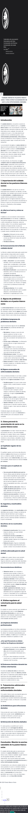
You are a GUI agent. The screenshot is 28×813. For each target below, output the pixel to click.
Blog (5, 47)
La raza (4, 800)
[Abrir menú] (1, 94)
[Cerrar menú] (0, 788)
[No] (14, 812)
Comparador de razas (10, 45)
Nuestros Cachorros (10, 53)
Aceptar (12, 812)
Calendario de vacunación (11, 39)
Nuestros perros (9, 51)
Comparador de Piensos (10, 43)
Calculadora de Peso (9, 41)
